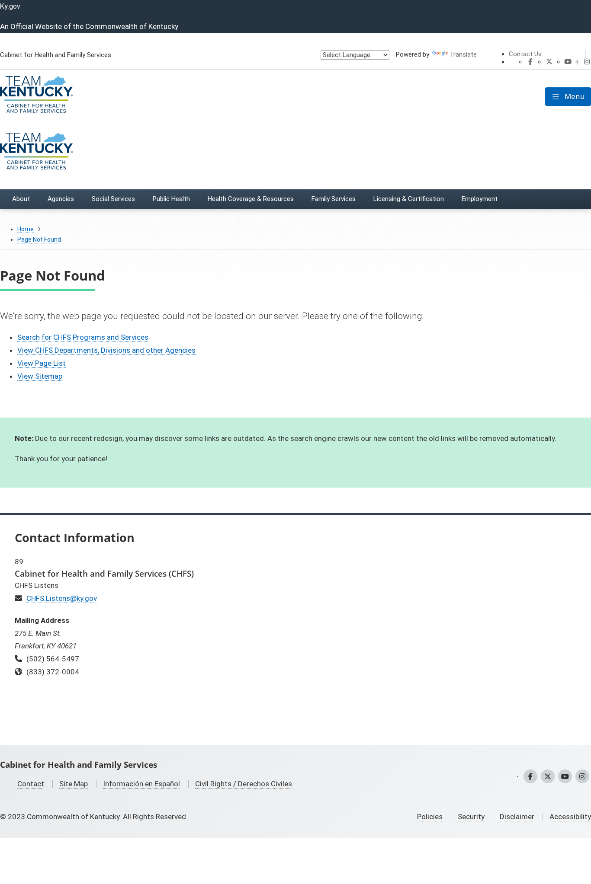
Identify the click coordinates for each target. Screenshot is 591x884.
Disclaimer (517, 816)
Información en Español (141, 783)
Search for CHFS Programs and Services (82, 337)
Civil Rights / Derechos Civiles (243, 783)
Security (471, 816)
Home (25, 229)
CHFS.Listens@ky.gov (61, 598)
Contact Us (525, 54)
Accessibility (570, 816)
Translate (463, 54)
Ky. (10, 6)
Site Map (73, 783)
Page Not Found (39, 239)
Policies (430, 816)
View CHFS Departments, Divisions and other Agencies (106, 350)
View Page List (41, 363)
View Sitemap (39, 376)
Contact (30, 783)
